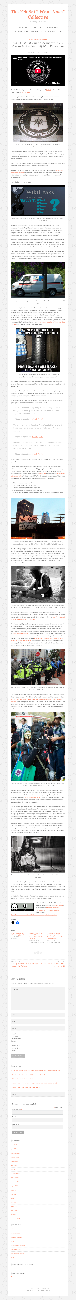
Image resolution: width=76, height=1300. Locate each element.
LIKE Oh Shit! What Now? (23, 1265)
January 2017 (14, 1214)
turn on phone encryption (21, 633)
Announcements (15, 1233)
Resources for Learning (53, 31)
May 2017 (13, 1198)
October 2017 (15, 1177)
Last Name (15, 1124)
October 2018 (15, 1157)
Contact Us (37, 27)
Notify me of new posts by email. (16, 1048)
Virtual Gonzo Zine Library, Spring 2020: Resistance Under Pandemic (30, 1075)
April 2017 (13, 1202)
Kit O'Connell (44, 52)
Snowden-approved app (32, 797)
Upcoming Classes (21, 31)
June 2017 (14, 1194)
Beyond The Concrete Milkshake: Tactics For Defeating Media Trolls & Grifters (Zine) (35, 1070)
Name (13, 1014)
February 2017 (15, 1210)
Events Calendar (51, 27)
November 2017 (15, 1173)
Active (12, 1229)
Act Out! (48, 90)
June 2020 (14, 1145)
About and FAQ (22, 27)
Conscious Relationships (18, 1245)
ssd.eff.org (42, 473)
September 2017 (15, 1182)
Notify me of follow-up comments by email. (16, 1037)
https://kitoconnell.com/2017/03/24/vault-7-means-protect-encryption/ (34, 915)
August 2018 (14, 1161)
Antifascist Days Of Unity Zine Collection (22, 1079)
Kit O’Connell (26, 92)
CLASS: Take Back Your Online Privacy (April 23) (52, 964)
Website (14, 1028)
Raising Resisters (16, 1249)
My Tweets (14, 1276)
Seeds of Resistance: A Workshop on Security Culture (24, 964)
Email (13, 1021)
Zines (12, 1257)
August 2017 (14, 1186)
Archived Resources (16, 1237)
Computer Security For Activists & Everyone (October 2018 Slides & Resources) (34, 1083)
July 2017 (13, 1190)
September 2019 (15, 1153)
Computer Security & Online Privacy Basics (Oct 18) (26, 1087)
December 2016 (15, 1219)
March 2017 (14, 1206)
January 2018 (14, 1169)
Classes (13, 1241)
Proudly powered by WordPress (38, 1288)
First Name (15, 1117)
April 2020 (13, 1149)
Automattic (44, 1290)
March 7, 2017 (37, 419)
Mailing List (35, 31)
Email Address (17, 1109)
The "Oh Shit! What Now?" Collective (38, 14)
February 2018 (15, 1165)
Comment (15, 989)
